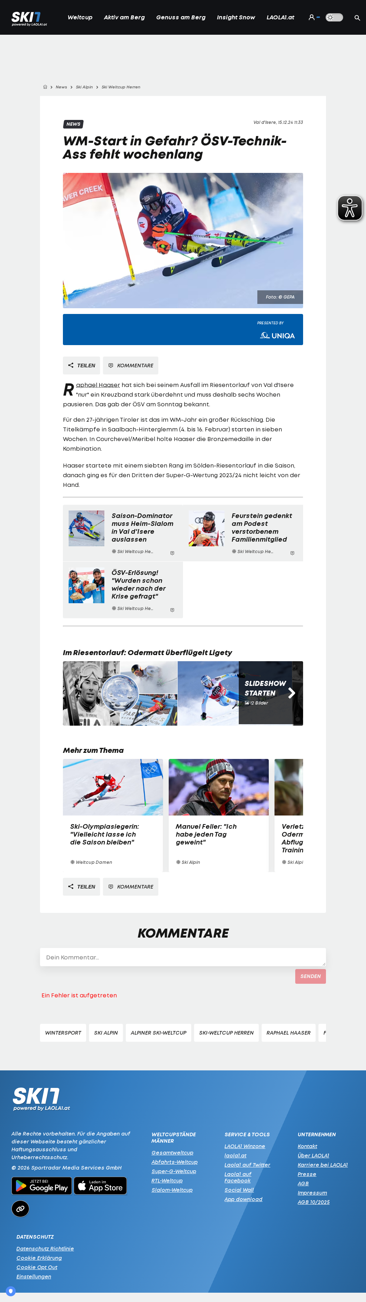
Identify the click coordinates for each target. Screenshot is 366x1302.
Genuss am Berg (181, 17)
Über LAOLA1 (313, 1155)
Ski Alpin (106, 1033)
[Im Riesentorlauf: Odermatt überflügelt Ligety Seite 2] (235, 693)
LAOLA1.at (280, 17)
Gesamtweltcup (172, 1152)
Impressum (312, 1193)
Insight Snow (236, 17)
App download (243, 1199)
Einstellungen (33, 1276)
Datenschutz (35, 1237)
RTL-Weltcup (167, 1180)
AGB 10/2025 (314, 1202)
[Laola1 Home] (41, 1101)
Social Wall (239, 1190)
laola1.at (235, 1155)
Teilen (85, 365)
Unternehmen (317, 1134)
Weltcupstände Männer (174, 1137)
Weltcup (80, 17)
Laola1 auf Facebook (237, 1177)
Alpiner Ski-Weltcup (158, 1033)
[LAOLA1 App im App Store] (100, 1187)
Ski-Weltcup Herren (226, 1033)
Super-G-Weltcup (174, 1171)
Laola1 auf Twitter (247, 1165)
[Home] (45, 87)
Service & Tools (247, 1134)
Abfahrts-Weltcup (175, 1162)
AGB (303, 1183)
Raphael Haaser (98, 384)
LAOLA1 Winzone (244, 1146)
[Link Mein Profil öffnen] (313, 17)
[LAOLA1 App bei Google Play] (41, 1187)
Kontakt (307, 1146)
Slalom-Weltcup (172, 1190)
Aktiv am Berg (124, 17)
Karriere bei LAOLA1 (323, 1165)
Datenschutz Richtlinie (45, 1248)
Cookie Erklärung (39, 1258)
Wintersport (63, 1033)
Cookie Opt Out (36, 1267)
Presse (307, 1174)
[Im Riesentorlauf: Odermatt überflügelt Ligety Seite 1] (120, 693)
